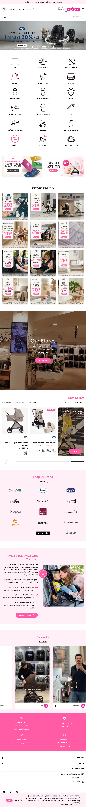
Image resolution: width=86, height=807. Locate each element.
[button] (50, 47)
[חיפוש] (4, 16)
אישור (9, 800)
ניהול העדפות (19, 800)
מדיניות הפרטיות (66, 804)
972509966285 (76, 782)
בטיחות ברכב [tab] (19, 403)
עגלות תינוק (52, 440)
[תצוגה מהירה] (32, 412)
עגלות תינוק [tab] (31, 403)
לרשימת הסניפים (64, 726)
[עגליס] (64, 166)
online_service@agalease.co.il (21, 743)
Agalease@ (43, 641)
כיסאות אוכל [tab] (6, 403)
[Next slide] (32, 47)
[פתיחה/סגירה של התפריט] (83, 9)
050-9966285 (19, 729)
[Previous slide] (53, 47)
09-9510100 (19, 726)
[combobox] (43, 16)
